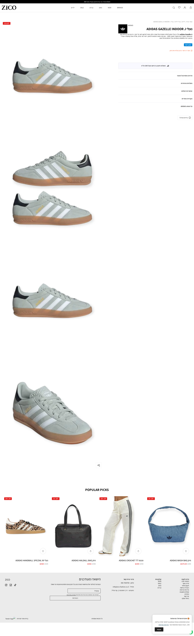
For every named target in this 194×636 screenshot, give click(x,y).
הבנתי (159, 629)
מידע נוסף (186, 583)
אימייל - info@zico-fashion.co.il (123, 587)
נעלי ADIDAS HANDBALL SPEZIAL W (31, 560)
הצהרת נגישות (184, 588)
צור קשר (186, 596)
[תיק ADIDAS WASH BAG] (168, 526)
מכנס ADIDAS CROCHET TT (131, 560)
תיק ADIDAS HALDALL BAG (84, 560)
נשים (159, 585)
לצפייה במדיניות (71, 595)
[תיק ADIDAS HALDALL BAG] (73, 526)
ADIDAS (130, 25)
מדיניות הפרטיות (164, 625)
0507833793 (136, 102)
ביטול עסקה (185, 598)
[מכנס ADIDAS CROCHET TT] (120, 526)
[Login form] (184, 7)
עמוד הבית (189, 22)
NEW (159, 581)
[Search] (173, 7)
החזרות (186, 594)
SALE (159, 583)
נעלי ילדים (178, 22)
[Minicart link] (190, 7)
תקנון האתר (185, 585)
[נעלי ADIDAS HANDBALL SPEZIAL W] (25, 526)
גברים (159, 588)
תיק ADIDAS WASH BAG (180, 560)
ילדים (183, 22)
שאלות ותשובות (184, 592)
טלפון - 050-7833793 (127, 583)
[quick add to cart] (186, 551)
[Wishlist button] (179, 7)
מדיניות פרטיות (184, 590)
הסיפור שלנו (185, 581)
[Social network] (15, 585)
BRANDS (120, 8)
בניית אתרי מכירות (22, 618)
